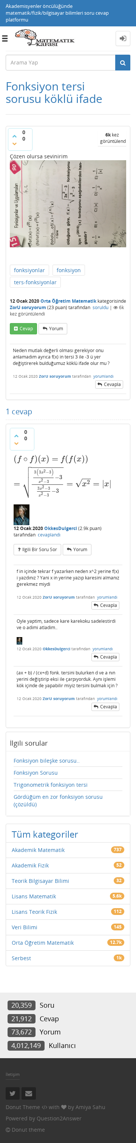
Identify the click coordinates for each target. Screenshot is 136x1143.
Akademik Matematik (38, 849)
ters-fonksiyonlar (35, 282)
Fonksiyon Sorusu (36, 772)
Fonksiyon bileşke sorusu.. (47, 760)
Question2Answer (59, 1118)
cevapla (112, 384)
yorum (56, 328)
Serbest (21, 958)
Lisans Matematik (34, 896)
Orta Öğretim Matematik (68, 301)
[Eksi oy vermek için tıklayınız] (14, 143)
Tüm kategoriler (45, 834)
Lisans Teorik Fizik (34, 911)
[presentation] (63, 458)
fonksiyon (69, 270)
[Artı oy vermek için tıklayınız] (14, 136)
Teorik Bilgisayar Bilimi (40, 880)
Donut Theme (23, 1107)
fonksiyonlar (29, 270)
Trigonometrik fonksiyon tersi (51, 784)
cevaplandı (49, 535)
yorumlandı (103, 376)
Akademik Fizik (30, 865)
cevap (26, 328)
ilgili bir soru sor (39, 549)
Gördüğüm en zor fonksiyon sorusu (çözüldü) (58, 800)
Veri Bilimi (24, 927)
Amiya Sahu (90, 1107)
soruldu (100, 307)
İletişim (13, 1074)
